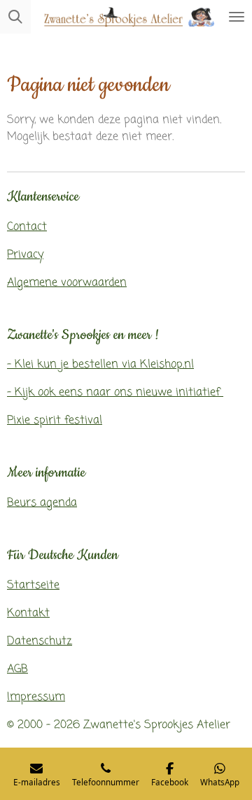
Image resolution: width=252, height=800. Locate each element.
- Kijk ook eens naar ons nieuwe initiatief (115, 392)
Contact (27, 227)
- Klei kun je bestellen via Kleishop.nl (100, 364)
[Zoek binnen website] (15, 17)
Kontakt (28, 613)
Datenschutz (39, 641)
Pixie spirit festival (54, 420)
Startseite (33, 585)
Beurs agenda (42, 503)
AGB (17, 669)
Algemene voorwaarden (67, 283)
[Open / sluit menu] (236, 17)
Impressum (36, 697)
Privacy (25, 255)
